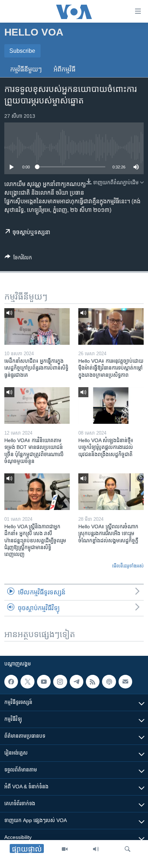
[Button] (18, 258)
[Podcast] (109, 681)
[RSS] (93, 681)
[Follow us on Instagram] (60, 681)
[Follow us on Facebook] (11, 681)
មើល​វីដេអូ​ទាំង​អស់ (128, 566)
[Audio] (96, 849)
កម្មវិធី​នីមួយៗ (26, 69)
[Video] (64, 849)
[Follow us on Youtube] (44, 681)
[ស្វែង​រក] (127, 849)
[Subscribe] (125, 681)
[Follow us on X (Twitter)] (27, 681)
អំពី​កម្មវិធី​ (64, 69)
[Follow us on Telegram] (76, 681)
